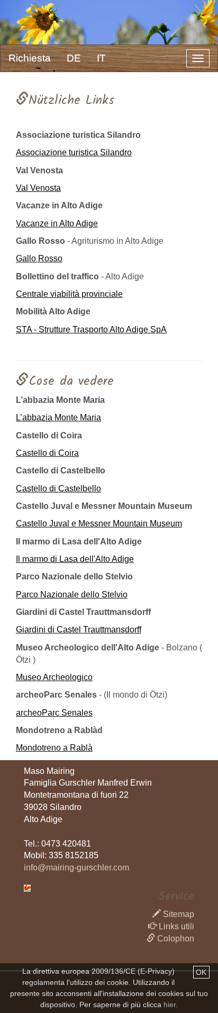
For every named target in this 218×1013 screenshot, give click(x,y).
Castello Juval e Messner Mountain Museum (99, 523)
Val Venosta (38, 187)
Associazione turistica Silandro (74, 152)
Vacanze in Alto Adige (57, 223)
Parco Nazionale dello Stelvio (72, 594)
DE (74, 58)
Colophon (174, 938)
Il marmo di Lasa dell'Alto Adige (75, 558)
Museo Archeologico (54, 677)
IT (101, 58)
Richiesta (29, 58)
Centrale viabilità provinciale (69, 293)
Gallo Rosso (39, 258)
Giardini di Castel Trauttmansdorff (78, 629)
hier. (171, 1004)
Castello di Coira (47, 452)
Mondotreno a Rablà (54, 747)
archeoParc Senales (54, 712)
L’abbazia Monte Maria (58, 417)
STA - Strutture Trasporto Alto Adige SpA (91, 329)
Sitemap (177, 914)
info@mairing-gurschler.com (76, 867)
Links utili (175, 926)
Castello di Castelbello (58, 488)
